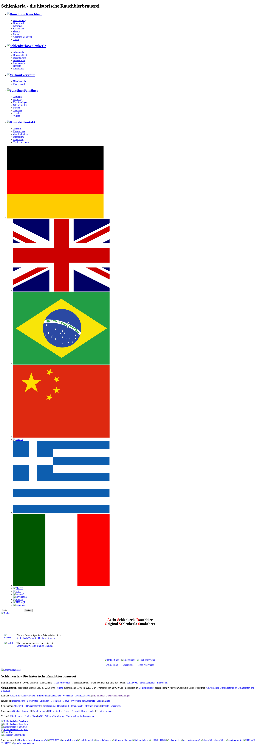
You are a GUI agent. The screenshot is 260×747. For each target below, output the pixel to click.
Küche (60, 687)
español (239, 740)
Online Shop (112, 665)
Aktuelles (17, 97)
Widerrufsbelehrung (54, 716)
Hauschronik (19, 60)
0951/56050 (132, 682)
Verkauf (28, 75)
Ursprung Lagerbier (22, 36)
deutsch (73, 740)
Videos (16, 116)
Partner (16, 107)
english (90, 740)
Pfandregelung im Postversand (80, 716)
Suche (92, 711)
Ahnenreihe (18, 52)
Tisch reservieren (21, 142)
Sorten (16, 34)
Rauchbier (34, 14)
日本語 (162, 740)
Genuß (16, 31)
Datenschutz (19, 131)
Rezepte (17, 66)
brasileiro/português (37, 740)
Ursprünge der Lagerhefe (83, 700)
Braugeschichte (20, 55)
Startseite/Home (79, 711)
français (107, 740)
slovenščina (219, 740)
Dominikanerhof (146, 687)
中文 (56, 740)
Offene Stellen (20, 105)
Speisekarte (18, 68)
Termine (17, 113)
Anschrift (17, 128)
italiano (144, 740)
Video (108, 711)
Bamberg (17, 99)
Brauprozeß (18, 23)
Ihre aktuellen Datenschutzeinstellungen (111, 695)
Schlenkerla (37, 46)
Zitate (16, 39)
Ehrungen (18, 26)
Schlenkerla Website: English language (35, 646)
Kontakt (28, 122)
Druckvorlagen (20, 102)
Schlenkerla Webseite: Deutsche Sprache (36, 638)
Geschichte (18, 28)
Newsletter (18, 139)
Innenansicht (19, 63)
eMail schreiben (20, 134)
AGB (40, 716)
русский (196, 740)
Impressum (18, 136)
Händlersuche (19, 81)
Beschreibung (19, 20)
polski (177, 740)
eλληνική (127, 740)
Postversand (19, 84)
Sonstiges (31, 90)
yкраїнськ (29, 743)
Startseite (17, 110)
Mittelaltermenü (92, 706)
